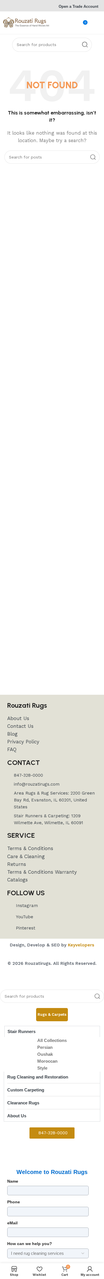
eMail (12, 1223)
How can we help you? (29, 1243)
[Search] (85, 45)
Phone (13, 1202)
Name (12, 1181)
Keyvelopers (81, 945)
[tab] (52, 1014)
